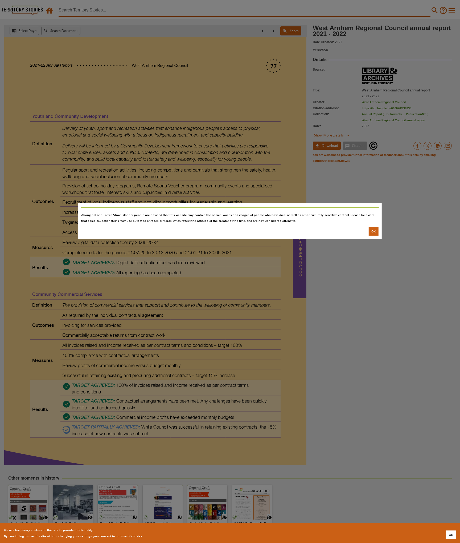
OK (373, 231)
